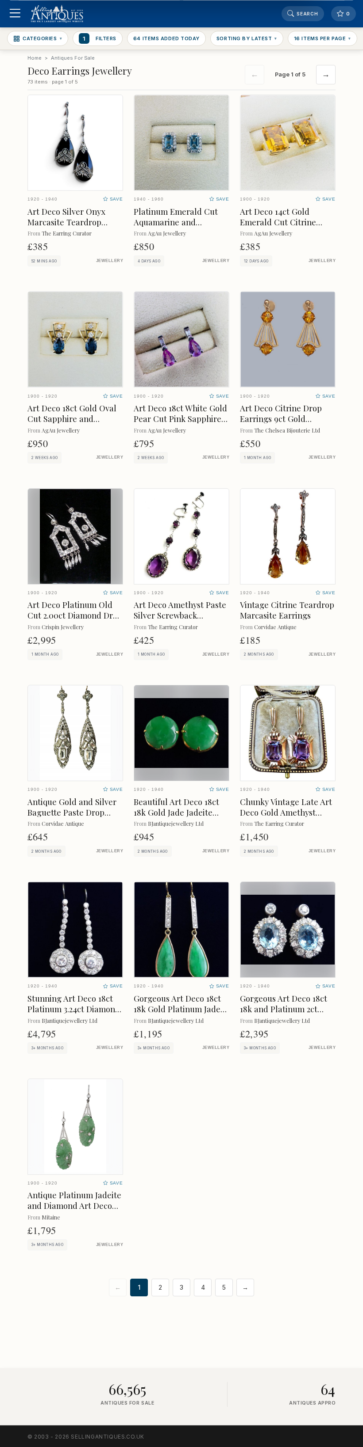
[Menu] (15, 14)
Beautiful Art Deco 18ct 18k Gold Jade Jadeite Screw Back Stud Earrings (176, 817)
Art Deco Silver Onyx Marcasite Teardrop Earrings (66, 222)
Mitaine (51, 1217)
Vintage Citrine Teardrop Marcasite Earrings (287, 610)
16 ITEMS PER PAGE (322, 38)
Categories (42, 38)
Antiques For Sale (73, 58)
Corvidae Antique (275, 626)
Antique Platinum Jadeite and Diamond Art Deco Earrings (74, 1205)
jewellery (109, 260)
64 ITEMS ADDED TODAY (166, 38)
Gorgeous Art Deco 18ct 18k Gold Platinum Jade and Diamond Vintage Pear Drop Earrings (177, 1014)
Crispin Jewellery (63, 626)
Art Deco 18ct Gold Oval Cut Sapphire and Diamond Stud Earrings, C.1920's (72, 424)
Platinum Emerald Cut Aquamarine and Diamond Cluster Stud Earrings (176, 227)
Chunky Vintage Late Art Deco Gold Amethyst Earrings (286, 812)
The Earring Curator (67, 233)
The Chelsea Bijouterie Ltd (287, 430)
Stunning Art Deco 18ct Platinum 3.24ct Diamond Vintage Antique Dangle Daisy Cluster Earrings (73, 1014)
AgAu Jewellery (167, 233)
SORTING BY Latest (246, 38)
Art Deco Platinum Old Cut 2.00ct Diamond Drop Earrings (74, 615)
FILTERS (99, 38)
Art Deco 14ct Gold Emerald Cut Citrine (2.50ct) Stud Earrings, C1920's (281, 227)
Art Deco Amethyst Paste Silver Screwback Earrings (180, 615)
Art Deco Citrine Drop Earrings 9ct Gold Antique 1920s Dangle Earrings (281, 424)
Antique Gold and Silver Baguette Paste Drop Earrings (71, 812)
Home (34, 58)
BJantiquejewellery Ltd (176, 823)
